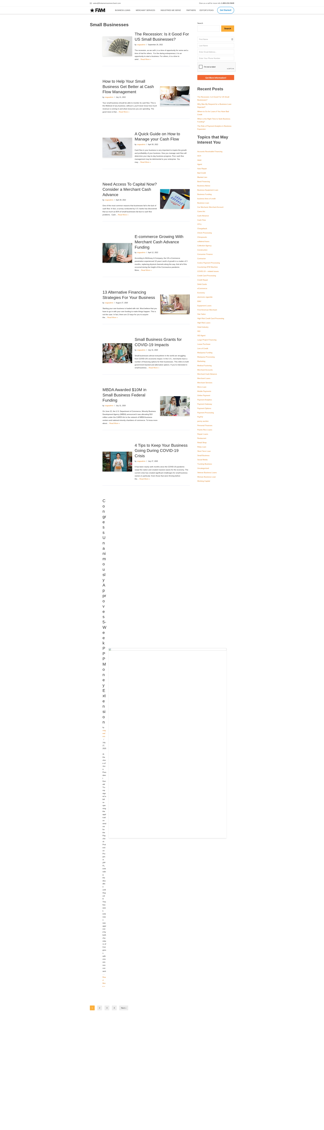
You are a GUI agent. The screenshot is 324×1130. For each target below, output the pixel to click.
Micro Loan (201, 387)
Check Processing (204, 233)
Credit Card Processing (206, 276)
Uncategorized (203, 468)
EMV (199, 301)
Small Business (203, 455)
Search (200, 23)
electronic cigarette (204, 297)
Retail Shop (202, 443)
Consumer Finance (205, 254)
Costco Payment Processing (208, 263)
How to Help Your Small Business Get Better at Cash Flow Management (128, 86)
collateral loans (203, 241)
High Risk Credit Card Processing (210, 318)
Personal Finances (204, 425)
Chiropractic (202, 237)
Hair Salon (201, 314)
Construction (202, 250)
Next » (123, 1008)
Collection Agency (204, 246)
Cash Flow (201, 220)
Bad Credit (201, 173)
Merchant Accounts (205, 370)
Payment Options (204, 408)
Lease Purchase (203, 344)
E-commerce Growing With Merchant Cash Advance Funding (159, 241)
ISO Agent (201, 335)
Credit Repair (202, 280)
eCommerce (202, 288)
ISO (198, 331)
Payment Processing (205, 413)
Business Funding (204, 194)
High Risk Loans (203, 323)
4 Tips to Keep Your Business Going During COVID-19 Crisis (161, 450)
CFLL (199, 224)
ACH (199, 156)
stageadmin (141, 45)
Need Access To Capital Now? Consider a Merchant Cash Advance (130, 189)
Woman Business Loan (206, 477)
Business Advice (203, 186)
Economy (201, 293)
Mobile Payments (204, 391)
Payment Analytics (204, 400)
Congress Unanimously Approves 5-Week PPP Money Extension (104, 611)
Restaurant (201, 438)
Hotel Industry (202, 327)
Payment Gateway (204, 404)
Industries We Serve (171, 10)
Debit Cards (202, 284)
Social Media (202, 460)
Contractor (201, 258)
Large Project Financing (206, 340)
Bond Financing (203, 181)
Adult (199, 160)
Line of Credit (202, 348)
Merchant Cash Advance (207, 374)
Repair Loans (202, 434)
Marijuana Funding (204, 353)
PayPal (200, 417)
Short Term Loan (204, 451)
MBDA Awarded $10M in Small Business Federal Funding (124, 395)
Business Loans (122, 10)
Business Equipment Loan (207, 190)
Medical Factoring (204, 366)
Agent (199, 164)
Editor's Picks (207, 10)
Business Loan (203, 203)
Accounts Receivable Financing (209, 151)
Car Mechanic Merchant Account (210, 207)
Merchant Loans (203, 378)
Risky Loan (201, 447)
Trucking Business (204, 464)
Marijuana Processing (206, 357)
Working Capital (203, 481)
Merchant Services (145, 10)
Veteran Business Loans (207, 473)
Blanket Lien (202, 177)
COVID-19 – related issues (208, 271)
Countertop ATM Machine (207, 267)
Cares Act (201, 211)
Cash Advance (203, 216)
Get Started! (225, 10)
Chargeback (202, 228)
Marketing (201, 361)
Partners (191, 10)
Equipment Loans (204, 306)
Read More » (146, 59)
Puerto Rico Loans (204, 430)
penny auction (203, 421)
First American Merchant (207, 310)
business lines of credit (206, 199)
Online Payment (203, 395)
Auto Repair (202, 169)
